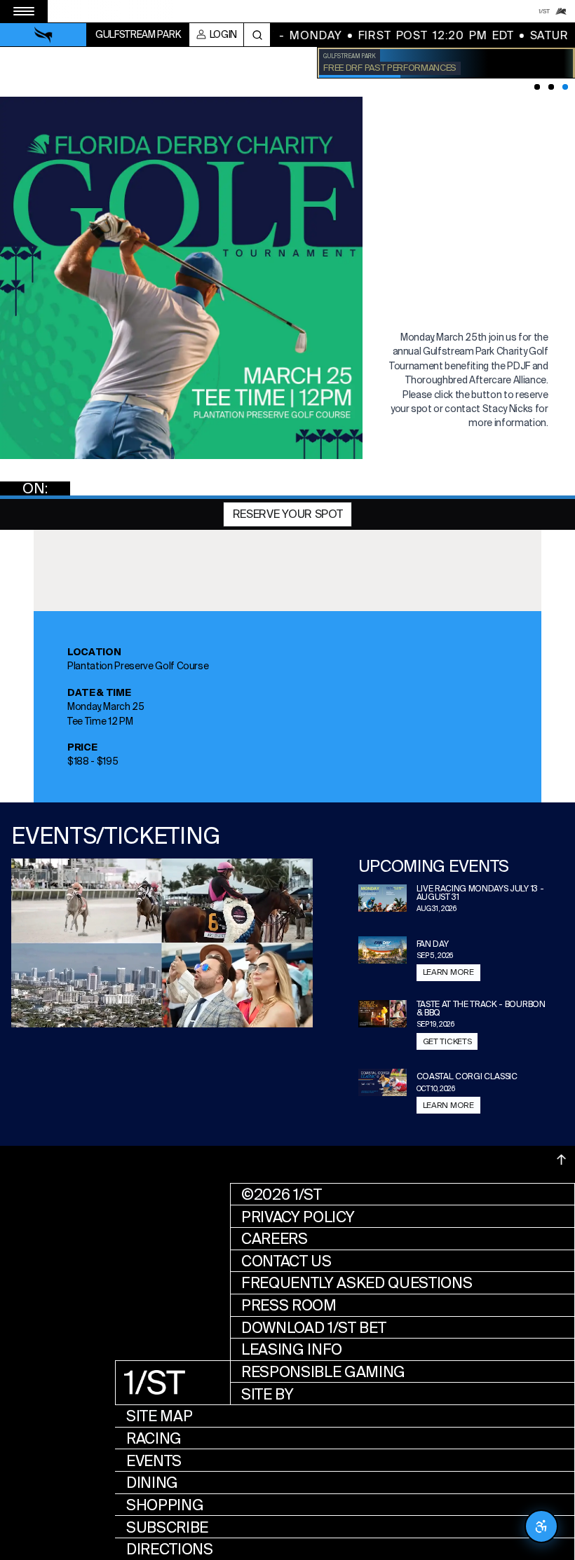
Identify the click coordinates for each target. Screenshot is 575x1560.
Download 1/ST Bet (313, 1327)
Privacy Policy (298, 1217)
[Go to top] (562, 1160)
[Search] (257, 34)
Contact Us (286, 1261)
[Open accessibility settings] (541, 1526)
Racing (154, 1438)
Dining (152, 1482)
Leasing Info (291, 1349)
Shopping (164, 1505)
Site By (267, 1394)
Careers (274, 1238)
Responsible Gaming (323, 1372)
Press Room (289, 1305)
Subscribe (167, 1527)
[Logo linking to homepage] (43, 35)
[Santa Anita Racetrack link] (561, 11)
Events (154, 1461)
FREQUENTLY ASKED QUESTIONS (357, 1283)
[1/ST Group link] (544, 11)
